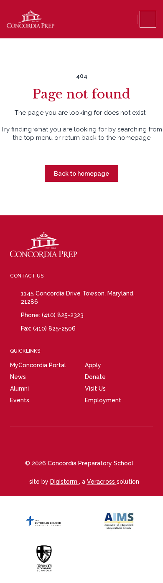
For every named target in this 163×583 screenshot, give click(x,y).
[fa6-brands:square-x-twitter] (126, 443)
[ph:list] (148, 19)
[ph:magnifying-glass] (129, 19)
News (18, 377)
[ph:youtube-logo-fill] (84, 443)
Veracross (102, 481)
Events (19, 400)
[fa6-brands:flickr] (105, 443)
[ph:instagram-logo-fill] (42, 443)
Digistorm (64, 481)
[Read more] (42, 443)
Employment (103, 400)
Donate (95, 377)
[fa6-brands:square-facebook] (63, 443)
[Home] (30, 19)
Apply (93, 365)
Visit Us (95, 388)
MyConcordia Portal (38, 365)
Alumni (19, 388)
